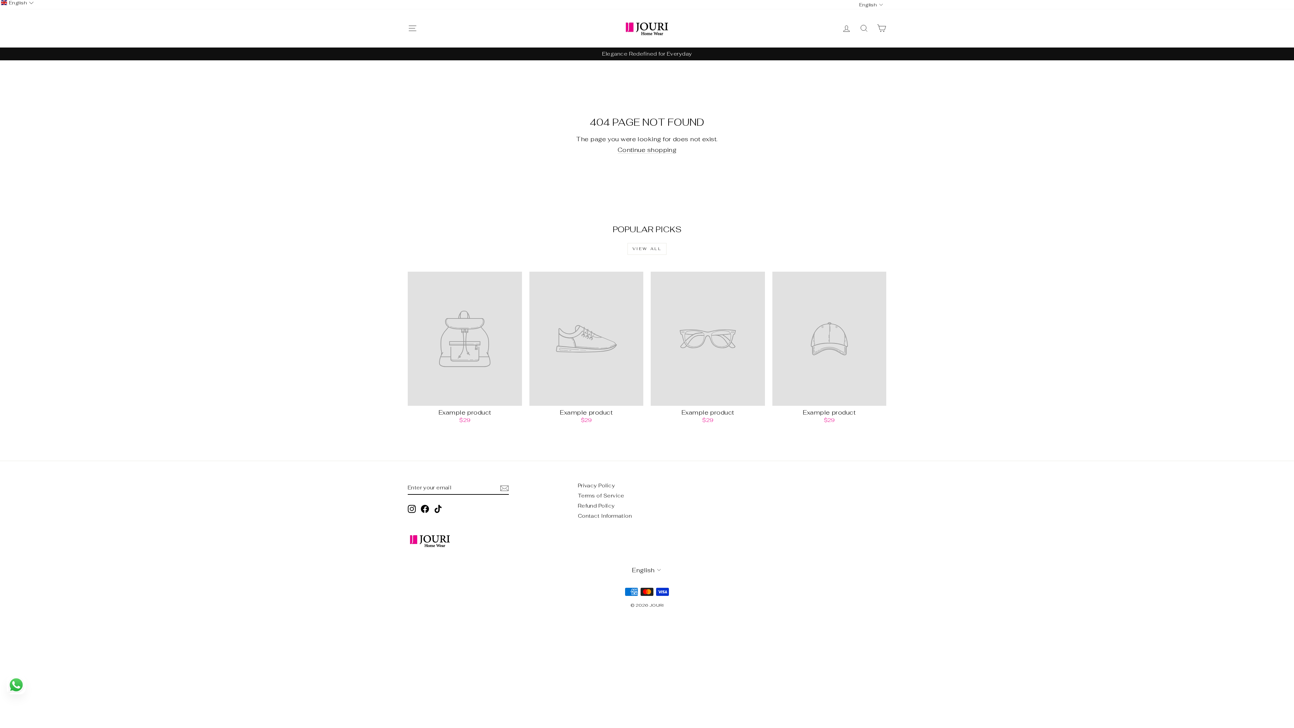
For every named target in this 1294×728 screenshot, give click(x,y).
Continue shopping (647, 150)
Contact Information (605, 516)
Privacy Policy (596, 485)
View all (647, 248)
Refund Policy (596, 506)
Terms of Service (601, 495)
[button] (17, 3)
